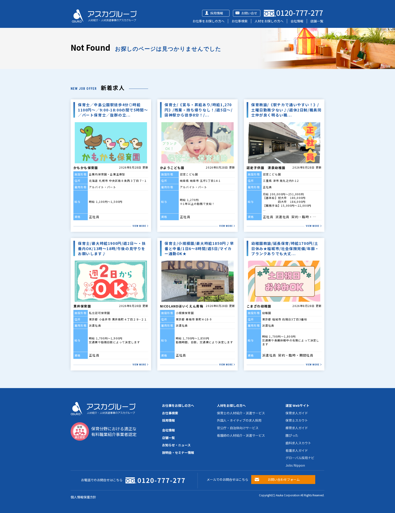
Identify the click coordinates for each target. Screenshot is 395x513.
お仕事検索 (240, 21)
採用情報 (216, 13)
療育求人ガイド (297, 428)
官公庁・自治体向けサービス (238, 428)
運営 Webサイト (297, 405)
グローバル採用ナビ (300, 457)
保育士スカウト (297, 420)
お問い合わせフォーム (284, 479)
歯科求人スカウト (298, 443)
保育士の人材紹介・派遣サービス (241, 413)
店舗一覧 (316, 21)
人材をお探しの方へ (269, 21)
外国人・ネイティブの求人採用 (239, 420)
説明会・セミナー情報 (178, 452)
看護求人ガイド (297, 450)
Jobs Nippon (295, 465)
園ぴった (292, 435)
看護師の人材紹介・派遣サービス (241, 435)
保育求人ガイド (297, 413)
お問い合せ (249, 13)
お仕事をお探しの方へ (208, 21)
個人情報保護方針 (83, 497)
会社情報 (297, 21)
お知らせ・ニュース (176, 445)
